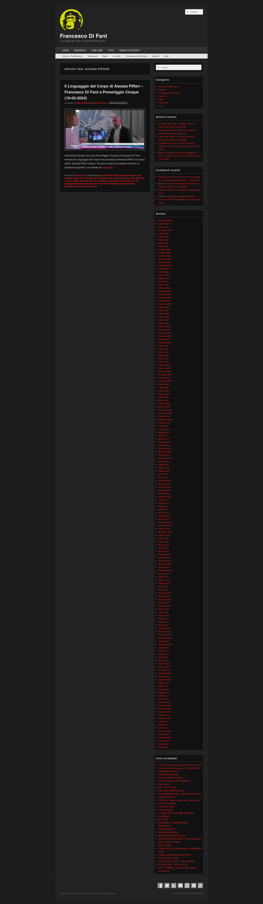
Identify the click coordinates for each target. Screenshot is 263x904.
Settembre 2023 (165, 265)
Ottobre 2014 (164, 602)
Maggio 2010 (163, 743)
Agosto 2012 (163, 682)
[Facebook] (160, 885)
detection (93, 180)
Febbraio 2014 (164, 628)
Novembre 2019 (165, 413)
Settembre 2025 (165, 220)
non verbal (98, 183)
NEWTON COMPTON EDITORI (172, 835)
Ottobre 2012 (164, 676)
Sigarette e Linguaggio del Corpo (180, 196)
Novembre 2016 (165, 525)
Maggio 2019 (163, 432)
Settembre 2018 (165, 458)
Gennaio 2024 (164, 252)
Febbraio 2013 (164, 663)
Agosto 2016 (163, 535)
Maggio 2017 (163, 506)
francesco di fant (123, 180)
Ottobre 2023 (164, 262)
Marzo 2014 (163, 625)
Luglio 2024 (163, 233)
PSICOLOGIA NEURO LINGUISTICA (174, 854)
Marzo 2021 (163, 361)
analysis (124, 175)
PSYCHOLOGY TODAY (168, 858)
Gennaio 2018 (164, 483)
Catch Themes (196, 893)
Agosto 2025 (163, 223)
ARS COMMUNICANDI (168, 774)
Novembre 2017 (165, 490)
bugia (75, 178)
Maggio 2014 (163, 618)
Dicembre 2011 (164, 708)
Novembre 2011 (165, 711)
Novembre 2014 (165, 599)
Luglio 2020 (163, 387)
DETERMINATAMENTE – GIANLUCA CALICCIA (179, 793)
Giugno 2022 (163, 313)
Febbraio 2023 (164, 287)
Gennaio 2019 (164, 445)
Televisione (92, 56)
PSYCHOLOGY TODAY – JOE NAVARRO (176, 861)
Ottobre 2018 (164, 454)
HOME (66, 50)
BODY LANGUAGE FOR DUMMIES (174, 780)
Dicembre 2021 (164, 332)
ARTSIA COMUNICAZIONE (170, 777)
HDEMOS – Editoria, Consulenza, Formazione (178, 800)
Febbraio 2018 (164, 480)
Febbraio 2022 (164, 326)
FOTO (111, 50)
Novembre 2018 (165, 451)
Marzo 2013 (163, 660)
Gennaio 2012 (164, 705)
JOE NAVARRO (165, 809)
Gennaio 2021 (164, 368)
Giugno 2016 (163, 541)
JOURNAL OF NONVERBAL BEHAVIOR (176, 813)
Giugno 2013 (163, 650)
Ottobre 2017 (164, 493)
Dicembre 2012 (164, 669)
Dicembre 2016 (164, 522)
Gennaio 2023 (164, 291)
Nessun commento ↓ (118, 103)
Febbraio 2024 (164, 249)
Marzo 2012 (163, 698)
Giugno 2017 (163, 503)
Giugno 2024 (163, 236)
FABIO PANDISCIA (166, 797)
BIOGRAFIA (80, 50)
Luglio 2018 (163, 464)
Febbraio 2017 (164, 515)
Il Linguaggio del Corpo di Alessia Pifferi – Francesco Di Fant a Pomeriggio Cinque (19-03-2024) (104, 92)
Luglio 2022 (163, 310)
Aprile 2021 (163, 358)
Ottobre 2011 (164, 714)
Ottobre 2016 (164, 528)
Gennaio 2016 (164, 557)
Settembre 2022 (165, 303)
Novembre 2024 (165, 230)
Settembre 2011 (165, 718)
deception (84, 180)
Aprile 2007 (163, 747)
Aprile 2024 (163, 242)
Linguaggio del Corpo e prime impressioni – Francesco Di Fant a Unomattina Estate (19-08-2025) (179, 146)
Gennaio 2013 (164, 666)
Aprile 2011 (163, 724)
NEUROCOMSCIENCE (168, 832)
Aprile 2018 (163, 474)
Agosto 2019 (163, 422)
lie (137, 180)
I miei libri (116, 56)
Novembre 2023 (165, 258)
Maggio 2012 (163, 692)
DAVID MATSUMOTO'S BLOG (171, 790)
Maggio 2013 (163, 653)
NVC (106, 183)
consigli (75, 180)
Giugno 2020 (163, 390)
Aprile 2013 (163, 657)
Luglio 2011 (163, 721)
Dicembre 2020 (164, 371)
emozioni (111, 180)
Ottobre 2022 (164, 300)
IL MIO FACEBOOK (167, 803)
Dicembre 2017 (164, 487)
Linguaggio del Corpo (74, 183)
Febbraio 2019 (164, 442)
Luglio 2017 (163, 499)
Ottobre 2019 (164, 416)
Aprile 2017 (163, 509)
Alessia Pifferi (107, 175)
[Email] (193, 885)
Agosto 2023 (163, 268)
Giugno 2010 (163, 740)
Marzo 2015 (163, 589)
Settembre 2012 (165, 679)
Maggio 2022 (163, 316)
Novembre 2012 (165, 673)
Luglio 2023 (163, 271)
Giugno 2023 (163, 274)
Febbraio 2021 (164, 364)
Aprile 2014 (163, 621)
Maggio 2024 (163, 239)
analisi (116, 175)
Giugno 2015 (163, 580)
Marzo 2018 (163, 477)
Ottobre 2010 (164, 734)
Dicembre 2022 (164, 294)
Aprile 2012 (163, 695)
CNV (81, 178)
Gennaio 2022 (164, 329)
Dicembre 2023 (164, 255)
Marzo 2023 (163, 284)
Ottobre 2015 (164, 567)
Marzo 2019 (163, 438)
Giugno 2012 (163, 689)
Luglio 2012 (163, 685)
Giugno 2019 (163, 429)
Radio (104, 56)
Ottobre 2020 (164, 377)
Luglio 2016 (163, 538)
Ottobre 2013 (164, 641)
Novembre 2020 (165, 374)
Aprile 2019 (163, 435)
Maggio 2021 (163, 355)
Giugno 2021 (163, 352)
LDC (133, 180)
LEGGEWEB (164, 816)
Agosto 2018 (163, 461)
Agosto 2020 (163, 384)
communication (90, 178)
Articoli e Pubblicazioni (72, 56)
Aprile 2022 (163, 319)
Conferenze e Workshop (136, 56)
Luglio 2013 (163, 647)
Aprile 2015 (163, 586)
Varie (166, 56)
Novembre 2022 (165, 297)
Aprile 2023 (163, 281)
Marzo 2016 (163, 551)
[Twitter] (167, 885)
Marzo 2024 (163, 246)
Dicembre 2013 (164, 634)
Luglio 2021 (163, 348)
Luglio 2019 (163, 425)
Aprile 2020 (163, 397)
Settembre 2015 (165, 570)
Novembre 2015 (165, 564)
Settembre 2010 (165, 737)
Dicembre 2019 (164, 409)
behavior (132, 175)
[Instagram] (187, 885)
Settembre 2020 (165, 381)
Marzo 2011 (163, 727)
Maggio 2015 (163, 583)
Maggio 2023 (163, 278)
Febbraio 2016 (164, 554)
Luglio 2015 (163, 576)
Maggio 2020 (163, 393)
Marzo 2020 (163, 400)
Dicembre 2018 (164, 448)
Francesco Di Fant (83, 35)
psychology (70, 186)
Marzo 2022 (163, 323)
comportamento (105, 178)
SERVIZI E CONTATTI (129, 50)
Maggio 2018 (163, 470)
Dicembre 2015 (164, 560)
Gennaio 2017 (164, 519)
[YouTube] (180, 885)
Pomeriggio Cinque (117, 183)
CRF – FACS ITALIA (167, 787)
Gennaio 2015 (164, 596)
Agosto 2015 (163, 573)
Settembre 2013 (165, 644)
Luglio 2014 (163, 612)
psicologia (130, 183)
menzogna (88, 183)
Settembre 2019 (165, 419)
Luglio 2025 (163, 226)
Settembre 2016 (165, 531)
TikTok (200, 885)
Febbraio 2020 (164, 403)
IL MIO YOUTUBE (166, 806)
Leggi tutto (109, 167)
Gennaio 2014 (164, 631)
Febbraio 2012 (164, 702)
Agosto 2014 (163, 608)
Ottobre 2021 (164, 339)
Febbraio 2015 (164, 592)
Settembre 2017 (165, 496)
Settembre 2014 (165, 605)
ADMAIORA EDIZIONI (168, 771)
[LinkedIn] (173, 885)
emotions (102, 180)
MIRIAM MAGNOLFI (167, 829)
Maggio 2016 (163, 544)
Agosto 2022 (163, 307)
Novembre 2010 (165, 730)
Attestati (155, 56)
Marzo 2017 (163, 512)
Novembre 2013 (165, 637)
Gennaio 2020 (164, 406)
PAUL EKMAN (164, 845)
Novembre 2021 (165, 336)
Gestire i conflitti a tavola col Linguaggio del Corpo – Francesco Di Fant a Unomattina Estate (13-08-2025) (179, 155)
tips (77, 186)
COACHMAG (164, 784)
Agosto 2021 (163, 345)
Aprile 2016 (163, 548)
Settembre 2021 (165, 342)
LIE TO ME (163, 819)
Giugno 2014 (163, 615)
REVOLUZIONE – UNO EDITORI (172, 864)
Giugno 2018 (163, 467)
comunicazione (119, 178)
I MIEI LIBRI (97, 50)
